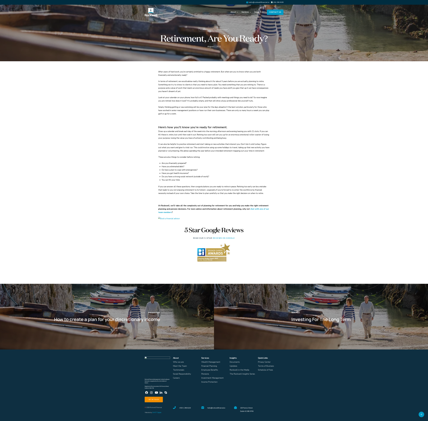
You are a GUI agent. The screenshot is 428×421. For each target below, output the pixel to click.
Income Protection (209, 382)
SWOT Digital (156, 412)
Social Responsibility (182, 374)
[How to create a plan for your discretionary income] (107, 316)
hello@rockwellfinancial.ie (259, 2)
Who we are (178, 362)
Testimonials (178, 370)
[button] (154, 399)
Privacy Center (264, 362)
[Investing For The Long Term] (321, 316)
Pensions (205, 374)
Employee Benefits (209, 370)
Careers (176, 378)
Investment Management (212, 378)
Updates (233, 366)
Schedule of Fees (265, 370)
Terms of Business (266, 366)
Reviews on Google (224, 238)
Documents (235, 362)
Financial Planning (206, 30)
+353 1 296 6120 (185, 408)
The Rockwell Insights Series (242, 374)
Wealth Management (210, 362)
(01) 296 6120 (278, 2)
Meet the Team (180, 366)
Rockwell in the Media (239, 370)
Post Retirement (222, 30)
